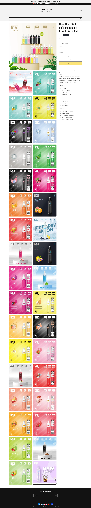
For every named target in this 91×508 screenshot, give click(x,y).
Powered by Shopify (40, 506)
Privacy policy (54, 506)
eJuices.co (31, 506)
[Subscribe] (55, 495)
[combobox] (45, 19)
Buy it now (70, 63)
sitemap (35, 506)
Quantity (61, 52)
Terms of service (61, 506)
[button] (14, 16)
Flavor (60, 46)
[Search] (80, 19)
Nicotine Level (62, 40)
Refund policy (47, 506)
